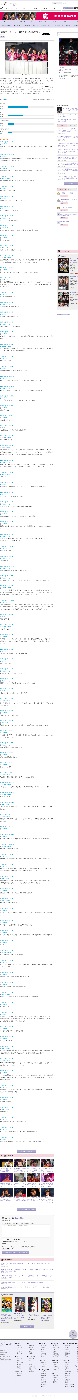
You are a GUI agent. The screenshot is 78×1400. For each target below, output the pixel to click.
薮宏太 (43, 1386)
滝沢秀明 (31, 1358)
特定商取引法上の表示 (5, 1360)
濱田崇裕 (67, 1355)
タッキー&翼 (31, 1357)
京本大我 (67, 1362)
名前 (3, 1220)
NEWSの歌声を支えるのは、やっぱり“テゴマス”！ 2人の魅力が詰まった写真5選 (22, 1282)
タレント (56, 8)
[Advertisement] (67, 239)
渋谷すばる (44, 1345)
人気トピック (62, 189)
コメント (4, 1223)
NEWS (2, 36)
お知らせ (2, 1350)
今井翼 (31, 1360)
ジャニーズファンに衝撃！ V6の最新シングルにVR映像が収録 (6, 1170)
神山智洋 (67, 1351)
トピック (45, 8)
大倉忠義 (43, 1353)
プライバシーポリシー (5, 1356)
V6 (17, 1357)
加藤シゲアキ (32, 1368)
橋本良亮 (55, 1375)
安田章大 (43, 1351)
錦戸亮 (43, 1347)
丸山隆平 (43, 1349)
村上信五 (43, 1355)
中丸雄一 (43, 1366)
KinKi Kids (19, 1371)
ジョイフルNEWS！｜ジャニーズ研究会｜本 (33, 1315)
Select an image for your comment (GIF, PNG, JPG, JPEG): (18, 1247)
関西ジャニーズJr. (69, 1386)
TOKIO (18, 1343)
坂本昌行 (19, 1358)
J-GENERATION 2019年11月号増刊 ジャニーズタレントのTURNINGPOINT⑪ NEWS (7, 1317)
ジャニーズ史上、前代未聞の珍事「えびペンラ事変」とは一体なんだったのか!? (33, 1200)
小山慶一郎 (32, 1366)
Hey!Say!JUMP (44, 1370)
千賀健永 (55, 1353)
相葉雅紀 (31, 1345)
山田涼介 (43, 1371)
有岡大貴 (43, 1379)
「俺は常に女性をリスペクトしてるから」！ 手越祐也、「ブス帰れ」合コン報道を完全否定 (20, 1185)
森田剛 (19, 1364)
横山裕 (43, 1356)
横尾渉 (55, 1351)
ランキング (72, 125)
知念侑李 (43, 1373)
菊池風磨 (55, 1366)
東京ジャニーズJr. (69, 1384)
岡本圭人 (43, 1377)
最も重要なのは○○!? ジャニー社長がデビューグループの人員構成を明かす (20, 1200)
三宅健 (19, 1366)
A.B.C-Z (54, 1373)
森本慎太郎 (68, 1371)
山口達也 (19, 1347)
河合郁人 (55, 1379)
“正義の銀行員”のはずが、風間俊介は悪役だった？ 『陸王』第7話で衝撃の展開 (47, 1200)
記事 (35, 8)
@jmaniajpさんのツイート (64, 314)
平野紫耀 (67, 1379)
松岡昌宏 (19, 1351)
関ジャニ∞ (43, 1343)
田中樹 (66, 1364)
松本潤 (31, 1347)
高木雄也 (43, 1381)
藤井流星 (67, 1353)
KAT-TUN (42, 1360)
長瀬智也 (19, 1353)
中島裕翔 (43, 1375)
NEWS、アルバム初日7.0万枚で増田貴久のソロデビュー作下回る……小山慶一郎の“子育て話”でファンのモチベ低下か (27, 1264)
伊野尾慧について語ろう (66, 193)
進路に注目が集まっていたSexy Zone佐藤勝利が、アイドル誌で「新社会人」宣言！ (33, 1171)
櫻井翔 (31, 1353)
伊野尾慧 (43, 1383)
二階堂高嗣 (56, 1355)
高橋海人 (67, 1383)
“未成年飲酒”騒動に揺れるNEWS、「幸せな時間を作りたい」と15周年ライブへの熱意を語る (25, 1287)
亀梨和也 (43, 1362)
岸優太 (66, 1377)
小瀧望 (66, 1356)
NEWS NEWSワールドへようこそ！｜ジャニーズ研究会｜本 (19, 1316)
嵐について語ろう (64, 221)
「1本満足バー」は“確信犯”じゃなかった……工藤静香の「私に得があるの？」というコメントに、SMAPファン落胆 (6, 1200)
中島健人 (55, 1364)
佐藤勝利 (55, 1362)
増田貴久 (71, 69)
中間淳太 (67, 1349)
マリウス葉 (56, 1368)
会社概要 (2, 1354)
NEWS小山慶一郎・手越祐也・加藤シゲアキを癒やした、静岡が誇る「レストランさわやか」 (33, 1185)
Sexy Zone (55, 1360)
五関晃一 (55, 1381)
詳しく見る (62, 78)
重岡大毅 (67, 1345)
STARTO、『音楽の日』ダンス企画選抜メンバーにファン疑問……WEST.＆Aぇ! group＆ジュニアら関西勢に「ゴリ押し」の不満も (27, 1270)
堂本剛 (19, 1375)
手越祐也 (66, 69)
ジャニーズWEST (69, 1343)
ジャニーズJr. (68, 1360)
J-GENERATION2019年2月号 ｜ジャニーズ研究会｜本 (46, 1316)
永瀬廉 (66, 1381)
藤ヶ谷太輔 (56, 1347)
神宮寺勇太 (68, 1375)
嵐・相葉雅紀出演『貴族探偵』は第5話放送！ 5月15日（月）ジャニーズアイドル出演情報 (20, 1171)
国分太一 (19, 1349)
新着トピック (72, 189)
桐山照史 (67, 1347)
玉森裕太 (55, 1349)
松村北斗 (67, 1368)
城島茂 (19, 1345)
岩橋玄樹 (67, 1373)
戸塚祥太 (55, 1377)
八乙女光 (43, 1384)
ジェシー (67, 1369)
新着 (62, 125)
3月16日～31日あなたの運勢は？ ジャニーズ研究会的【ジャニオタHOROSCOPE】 (47, 1185)
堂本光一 (19, 1373)
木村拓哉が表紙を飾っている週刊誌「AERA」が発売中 (6, 1185)
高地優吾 (67, 1366)
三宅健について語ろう (66, 207)
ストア (25, 8)
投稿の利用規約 (19, 1218)
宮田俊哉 (55, 1356)
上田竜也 (43, 1364)
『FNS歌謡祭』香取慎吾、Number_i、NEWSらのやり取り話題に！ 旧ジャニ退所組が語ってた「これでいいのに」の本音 (27, 1276)
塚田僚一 (55, 1383)
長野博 (19, 1360)
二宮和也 (31, 1349)
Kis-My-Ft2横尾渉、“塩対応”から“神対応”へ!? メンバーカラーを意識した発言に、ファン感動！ (47, 1171)
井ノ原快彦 (20, 1362)
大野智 (31, 1351)
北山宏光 (55, 1345)
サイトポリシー (4, 1358)
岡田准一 (19, 1368)
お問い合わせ (3, 1352)
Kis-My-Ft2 (55, 1343)
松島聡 (55, 1369)
